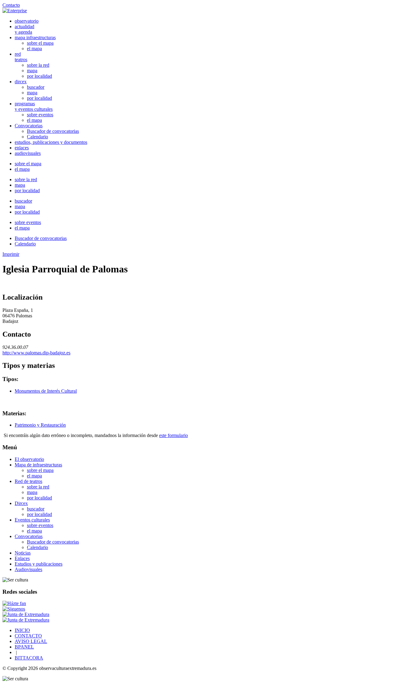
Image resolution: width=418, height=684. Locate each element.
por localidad (39, 76)
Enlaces (22, 558)
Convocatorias (29, 125)
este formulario (173, 435)
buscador (35, 87)
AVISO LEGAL (31, 641)
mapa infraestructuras (35, 37)
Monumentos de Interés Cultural (46, 391)
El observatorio (29, 459)
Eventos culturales (32, 519)
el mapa (34, 48)
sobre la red (38, 65)
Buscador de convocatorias (53, 131)
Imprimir (10, 254)
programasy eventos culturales (34, 106)
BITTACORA (29, 657)
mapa (32, 70)
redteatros (21, 56)
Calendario (37, 136)
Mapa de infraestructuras (38, 464)
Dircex (21, 503)
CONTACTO (28, 635)
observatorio (27, 21)
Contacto (11, 5)
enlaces (22, 147)
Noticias (23, 552)
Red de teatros (28, 481)
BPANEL (24, 646)
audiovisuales (28, 153)
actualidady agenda (24, 29)
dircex (21, 81)
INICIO (22, 630)
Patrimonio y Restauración (40, 425)
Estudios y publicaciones (38, 563)
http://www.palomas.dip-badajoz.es (36, 352)
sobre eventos (40, 114)
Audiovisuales (28, 569)
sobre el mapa (40, 43)
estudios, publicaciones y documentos (51, 142)
